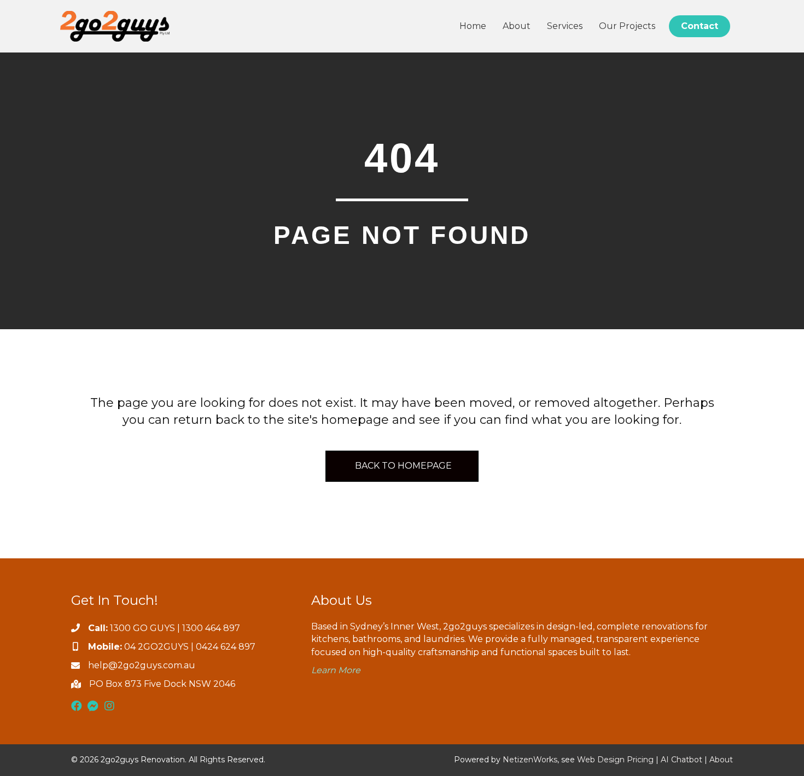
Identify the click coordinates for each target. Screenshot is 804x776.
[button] (76, 706)
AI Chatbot (681, 760)
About (721, 760)
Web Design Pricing (615, 760)
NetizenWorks (530, 760)
